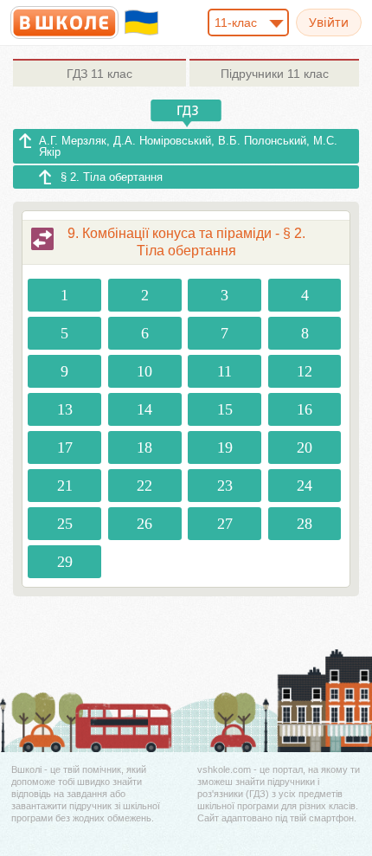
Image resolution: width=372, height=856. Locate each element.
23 (225, 485)
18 (144, 447)
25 (65, 523)
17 (65, 447)
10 (144, 371)
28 (304, 523)
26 (144, 523)
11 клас (99, 73)
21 (65, 485)
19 (225, 447)
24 (304, 485)
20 (304, 447)
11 (224, 371)
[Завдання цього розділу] (42, 239)
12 (304, 371)
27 (225, 523)
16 (304, 409)
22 (144, 485)
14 (144, 409)
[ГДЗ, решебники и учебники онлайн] (64, 22)
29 (65, 561)
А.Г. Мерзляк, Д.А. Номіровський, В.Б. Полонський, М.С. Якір (188, 146)
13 (65, 409)
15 (225, 409)
